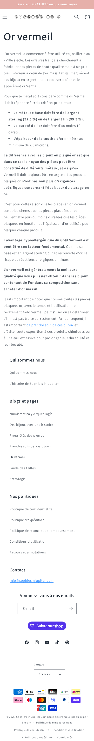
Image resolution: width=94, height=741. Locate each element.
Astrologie (18, 479)
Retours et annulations (28, 552)
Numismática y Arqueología (31, 414)
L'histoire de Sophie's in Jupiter (34, 383)
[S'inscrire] (71, 608)
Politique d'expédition (27, 520)
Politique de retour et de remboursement (42, 530)
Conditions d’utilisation (69, 730)
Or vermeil (18, 457)
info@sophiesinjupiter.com (32, 580)
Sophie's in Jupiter (28, 716)
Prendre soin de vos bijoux (30, 446)
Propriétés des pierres (27, 435)
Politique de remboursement (54, 722)
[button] (76, 17)
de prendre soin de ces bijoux (50, 325)
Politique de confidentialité (31, 509)
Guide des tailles (23, 468)
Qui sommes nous (24, 372)
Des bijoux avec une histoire (31, 424)
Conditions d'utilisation (28, 541)
